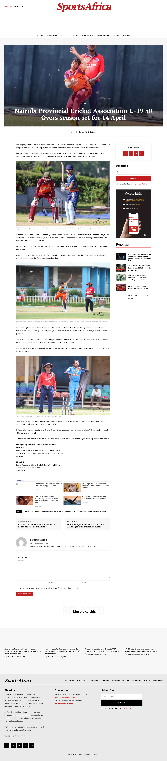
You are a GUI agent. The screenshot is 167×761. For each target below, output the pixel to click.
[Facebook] (125, 153)
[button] (19, 6)
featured (35, 511)
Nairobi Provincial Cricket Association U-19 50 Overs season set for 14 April (74, 511)
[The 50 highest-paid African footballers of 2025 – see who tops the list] (121, 268)
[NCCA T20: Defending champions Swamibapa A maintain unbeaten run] (144, 632)
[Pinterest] (136, 153)
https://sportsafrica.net (39, 543)
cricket (26, 511)
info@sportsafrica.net (64, 703)
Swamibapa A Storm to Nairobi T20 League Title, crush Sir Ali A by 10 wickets (103, 650)
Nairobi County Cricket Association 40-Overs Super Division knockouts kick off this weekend (62, 651)
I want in (132, 178)
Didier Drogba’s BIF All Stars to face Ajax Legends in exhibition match (85, 525)
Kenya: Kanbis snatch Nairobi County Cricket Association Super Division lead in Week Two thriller (22, 651)
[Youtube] (31, 745)
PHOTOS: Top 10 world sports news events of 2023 (139, 287)
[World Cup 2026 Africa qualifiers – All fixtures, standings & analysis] (121, 277)
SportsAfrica (38, 539)
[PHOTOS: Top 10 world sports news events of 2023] (121, 287)
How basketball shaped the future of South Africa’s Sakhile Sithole (36, 525)
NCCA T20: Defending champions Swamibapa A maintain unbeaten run (141, 650)
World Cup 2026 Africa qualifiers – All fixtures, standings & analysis (137, 277)
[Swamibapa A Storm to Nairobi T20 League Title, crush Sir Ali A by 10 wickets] (103, 632)
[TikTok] (19, 745)
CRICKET (83, 103)
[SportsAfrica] (21, 542)
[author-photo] (5, 657)
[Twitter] (131, 153)
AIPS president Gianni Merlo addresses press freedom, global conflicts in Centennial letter (139, 257)
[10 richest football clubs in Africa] (121, 297)
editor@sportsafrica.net (65, 697)
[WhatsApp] (141, 153)
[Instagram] (13, 745)
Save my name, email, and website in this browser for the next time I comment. (50, 588)
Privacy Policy (141, 184)
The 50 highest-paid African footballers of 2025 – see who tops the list (139, 268)
